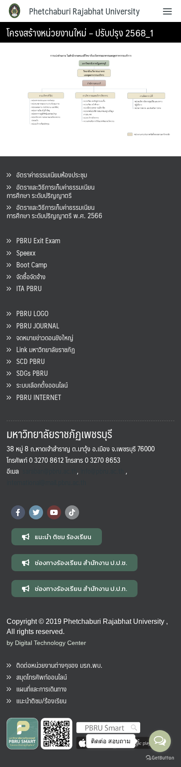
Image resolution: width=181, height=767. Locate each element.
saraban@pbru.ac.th (49, 471)
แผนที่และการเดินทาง (39, 689)
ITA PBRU (26, 288)
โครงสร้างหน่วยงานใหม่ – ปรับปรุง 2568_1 (80, 32)
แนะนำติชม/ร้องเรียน (38, 700)
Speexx (23, 253)
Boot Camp (29, 264)
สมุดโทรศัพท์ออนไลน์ (39, 677)
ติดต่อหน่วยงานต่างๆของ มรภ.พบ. (56, 665)
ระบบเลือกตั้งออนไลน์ (39, 385)
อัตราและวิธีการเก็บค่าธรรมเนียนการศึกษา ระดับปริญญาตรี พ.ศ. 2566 (54, 211)
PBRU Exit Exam (35, 240)
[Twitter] (36, 512)
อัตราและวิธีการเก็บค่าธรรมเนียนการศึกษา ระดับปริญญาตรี (50, 191)
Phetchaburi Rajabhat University (84, 11)
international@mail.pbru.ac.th (46, 482)
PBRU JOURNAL (35, 325)
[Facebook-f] (18, 512)
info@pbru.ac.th (102, 471)
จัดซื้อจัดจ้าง (28, 276)
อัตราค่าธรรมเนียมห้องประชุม (49, 174)
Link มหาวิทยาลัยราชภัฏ (43, 349)
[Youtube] (54, 512)
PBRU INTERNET (36, 397)
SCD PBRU (28, 361)
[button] (56, 536)
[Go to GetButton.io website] (160, 758)
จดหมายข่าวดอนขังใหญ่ (42, 337)
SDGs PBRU (29, 373)
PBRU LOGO (29, 313)
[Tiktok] (72, 512)
